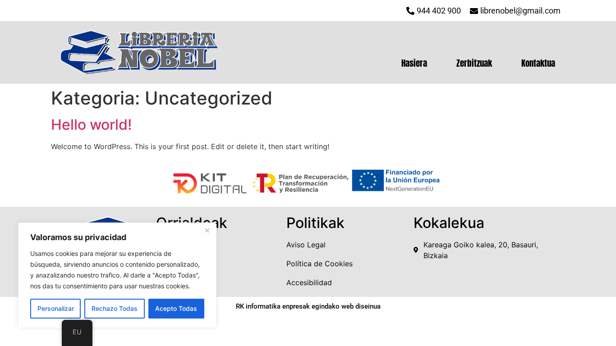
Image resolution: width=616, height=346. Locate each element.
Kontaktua (538, 63)
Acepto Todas (176, 308)
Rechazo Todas (115, 308)
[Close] (207, 230)
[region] (117, 275)
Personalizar (55, 308)
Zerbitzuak (474, 63)
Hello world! (91, 124)
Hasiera (414, 63)
